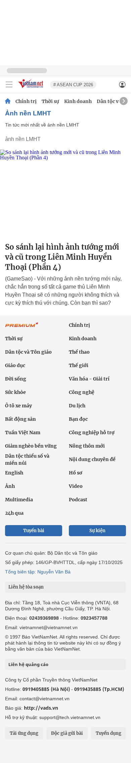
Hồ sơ (75, 473)
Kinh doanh (78, 101)
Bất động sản (20, 419)
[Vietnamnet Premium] (22, 328)
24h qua (14, 513)
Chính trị (26, 101)
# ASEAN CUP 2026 (73, 84)
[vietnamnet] (31, 88)
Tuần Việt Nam (22, 432)
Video (76, 486)
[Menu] (9, 85)
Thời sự (50, 101)
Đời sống (15, 379)
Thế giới (78, 365)
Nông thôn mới (87, 446)
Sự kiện (97, 530)
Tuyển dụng (108, 733)
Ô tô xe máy (18, 406)
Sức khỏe (15, 392)
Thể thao (79, 352)
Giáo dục (15, 365)
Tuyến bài (33, 530)
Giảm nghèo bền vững (31, 446)
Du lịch (77, 406)
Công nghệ (81, 392)
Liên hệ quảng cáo (28, 664)
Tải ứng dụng (24, 733)
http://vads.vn (41, 708)
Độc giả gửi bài (67, 733)
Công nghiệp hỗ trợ (92, 432)
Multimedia (19, 500)
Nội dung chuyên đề (92, 459)
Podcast (78, 500)
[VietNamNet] (7, 101)
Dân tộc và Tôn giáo (28, 352)
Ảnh (10, 486)
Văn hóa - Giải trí (89, 379)
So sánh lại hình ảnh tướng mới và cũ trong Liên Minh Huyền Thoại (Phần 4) (62, 257)
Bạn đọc (78, 419)
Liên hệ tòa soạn (26, 587)
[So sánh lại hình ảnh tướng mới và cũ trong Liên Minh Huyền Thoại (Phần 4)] (65, 193)
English (14, 473)
